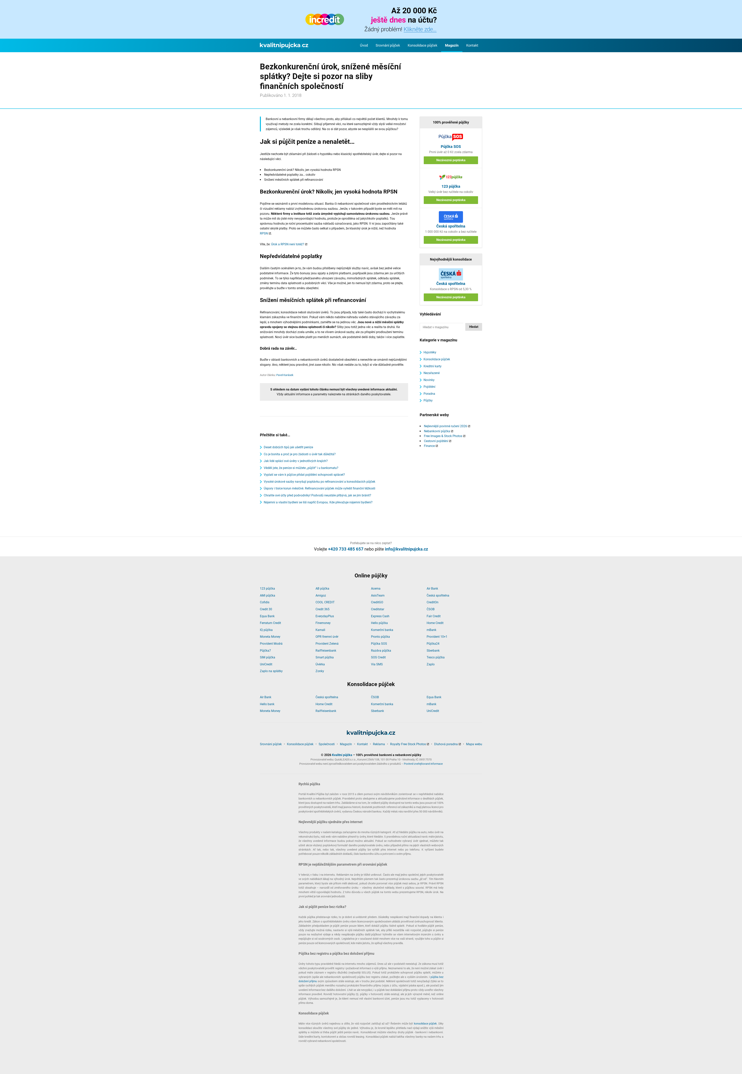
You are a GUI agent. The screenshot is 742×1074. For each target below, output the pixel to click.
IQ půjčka (266, 630)
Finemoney (323, 623)
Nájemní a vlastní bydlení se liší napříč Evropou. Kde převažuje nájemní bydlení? (318, 502)
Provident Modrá (271, 643)
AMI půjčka (267, 595)
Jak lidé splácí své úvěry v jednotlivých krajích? (296, 461)
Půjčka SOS (379, 643)
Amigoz (321, 595)
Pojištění (429, 387)
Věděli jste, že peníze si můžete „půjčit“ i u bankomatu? (301, 468)
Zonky (320, 671)
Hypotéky (430, 352)
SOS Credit (378, 657)
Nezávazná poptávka (450, 160)
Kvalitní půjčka (342, 755)
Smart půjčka (325, 657)
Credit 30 (266, 609)
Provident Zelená (327, 643)
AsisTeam (378, 595)
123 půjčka (267, 588)
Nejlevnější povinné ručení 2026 (445, 426)
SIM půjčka (267, 657)
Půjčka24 (433, 643)
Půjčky (428, 400)
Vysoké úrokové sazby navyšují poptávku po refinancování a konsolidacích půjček (319, 481)
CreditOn (432, 602)
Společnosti (327, 744)
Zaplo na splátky (271, 671)
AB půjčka (322, 588)
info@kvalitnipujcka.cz (406, 549)
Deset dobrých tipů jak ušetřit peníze (288, 447)
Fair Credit (434, 616)
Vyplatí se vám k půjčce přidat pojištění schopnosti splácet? (304, 474)
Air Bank (432, 588)
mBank (431, 630)
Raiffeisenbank (326, 650)
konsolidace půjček (425, 1023)
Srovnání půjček (388, 45)
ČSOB (431, 609)
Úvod (364, 45)
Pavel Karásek (284, 375)
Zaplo (431, 664)
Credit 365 (322, 609)
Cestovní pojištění (436, 441)
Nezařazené (432, 373)
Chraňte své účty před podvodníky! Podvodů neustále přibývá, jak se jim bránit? (317, 495)
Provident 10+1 (437, 636)
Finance (429, 446)
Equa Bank (267, 616)
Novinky (429, 380)
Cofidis (264, 602)
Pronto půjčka (380, 636)
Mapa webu (474, 744)
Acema (375, 588)
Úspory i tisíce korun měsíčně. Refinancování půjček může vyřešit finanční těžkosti (319, 488)
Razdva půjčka (381, 650)
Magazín (452, 45)
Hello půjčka (379, 623)
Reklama (379, 744)
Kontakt (472, 45)
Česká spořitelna (438, 595)
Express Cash (380, 616)
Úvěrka (320, 664)
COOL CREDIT (325, 602)
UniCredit (266, 664)
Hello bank (267, 704)
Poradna (429, 394)
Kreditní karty (433, 366)
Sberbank (433, 650)
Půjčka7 (265, 650)
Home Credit (435, 623)
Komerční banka (382, 630)
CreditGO (377, 602)
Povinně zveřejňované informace (423, 763)
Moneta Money (270, 636)
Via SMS (377, 664)
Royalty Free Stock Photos (408, 744)
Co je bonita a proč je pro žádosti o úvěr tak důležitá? (300, 454)
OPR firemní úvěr (327, 636)
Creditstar (377, 609)
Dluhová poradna (446, 744)
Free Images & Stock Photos (443, 436)
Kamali (320, 630)
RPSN (264, 233)
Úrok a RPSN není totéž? (287, 244)
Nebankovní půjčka (437, 431)
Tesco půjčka (436, 657)
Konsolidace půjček (422, 45)
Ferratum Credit (270, 623)
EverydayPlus (325, 616)
